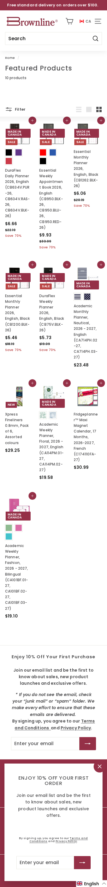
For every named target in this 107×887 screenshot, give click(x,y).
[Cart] (69, 21)
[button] (91, 883)
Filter (20, 109)
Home (10, 58)
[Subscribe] (82, 862)
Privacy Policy (66, 841)
